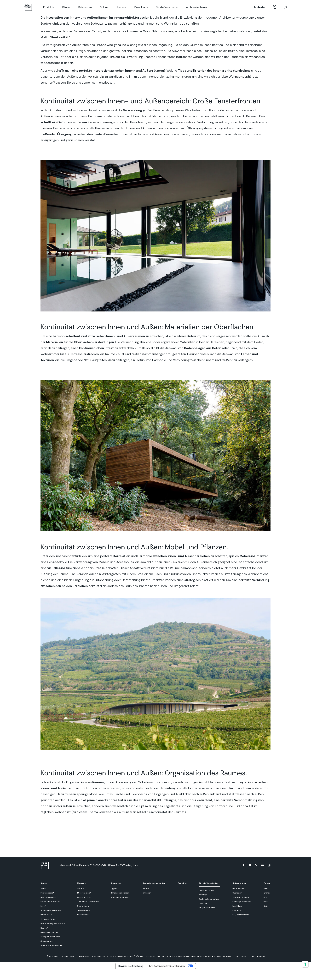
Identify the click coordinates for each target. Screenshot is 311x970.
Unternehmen (239, 883)
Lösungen (116, 883)
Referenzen (85, 7)
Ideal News (237, 906)
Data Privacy (240, 956)
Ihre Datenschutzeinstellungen (167, 966)
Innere (146, 888)
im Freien (147, 893)
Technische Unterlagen (209, 899)
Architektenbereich (197, 7)
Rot (265, 897)
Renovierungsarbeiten (154, 883)
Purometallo (46, 914)
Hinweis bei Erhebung (131, 966)
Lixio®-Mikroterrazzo (49, 901)
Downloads (141, 7)
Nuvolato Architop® (49, 897)
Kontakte (259, 7)
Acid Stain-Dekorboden (51, 910)
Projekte (182, 883)
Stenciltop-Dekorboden (51, 945)
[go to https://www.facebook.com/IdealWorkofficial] (243, 865)
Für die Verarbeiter (167, 7)
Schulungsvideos (206, 890)
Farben (267, 883)
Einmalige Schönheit (241, 901)
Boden (43, 883)
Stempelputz (46, 941)
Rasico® (44, 928)
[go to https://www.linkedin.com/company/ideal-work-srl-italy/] (262, 865)
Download (203, 903)
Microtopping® (47, 893)
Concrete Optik (47, 919)
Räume (66, 7)
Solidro (43, 888)
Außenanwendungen (120, 897)
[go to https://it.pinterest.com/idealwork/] (256, 865)
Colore (104, 7)
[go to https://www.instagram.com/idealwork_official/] (269, 865)
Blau (266, 901)
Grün (266, 906)
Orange (267, 893)
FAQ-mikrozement (240, 914)
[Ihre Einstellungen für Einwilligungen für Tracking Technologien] (305, 964)
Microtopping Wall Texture (52, 923)
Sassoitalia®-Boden (49, 932)
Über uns (121, 7)
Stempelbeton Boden (50, 936)
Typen (114, 888)
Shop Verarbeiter (207, 907)
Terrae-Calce (83, 910)
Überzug (81, 883)
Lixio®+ (43, 906)
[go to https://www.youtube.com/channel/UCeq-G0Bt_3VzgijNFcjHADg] (250, 865)
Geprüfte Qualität (240, 897)
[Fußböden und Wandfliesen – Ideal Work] (48, 865)
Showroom (237, 893)
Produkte (48, 7)
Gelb (266, 888)
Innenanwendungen (120, 893)
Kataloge (203, 894)
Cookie (251, 956)
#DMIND (261, 956)
